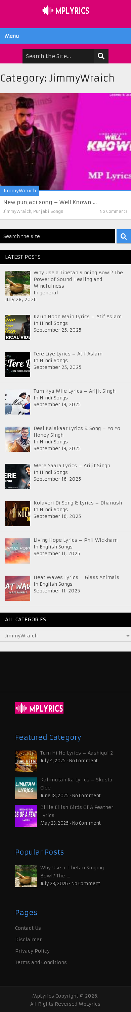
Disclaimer (28, 939)
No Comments (114, 211)
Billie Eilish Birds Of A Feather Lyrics (76, 811)
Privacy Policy (32, 951)
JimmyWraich (19, 191)
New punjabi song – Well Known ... (50, 202)
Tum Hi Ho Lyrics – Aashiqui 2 (76, 753)
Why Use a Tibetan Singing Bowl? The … (72, 872)
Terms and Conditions (41, 962)
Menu (12, 36)
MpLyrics (43, 996)
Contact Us (28, 928)
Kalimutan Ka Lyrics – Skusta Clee (76, 784)
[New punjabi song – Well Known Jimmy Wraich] (65, 142)
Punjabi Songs (48, 211)
